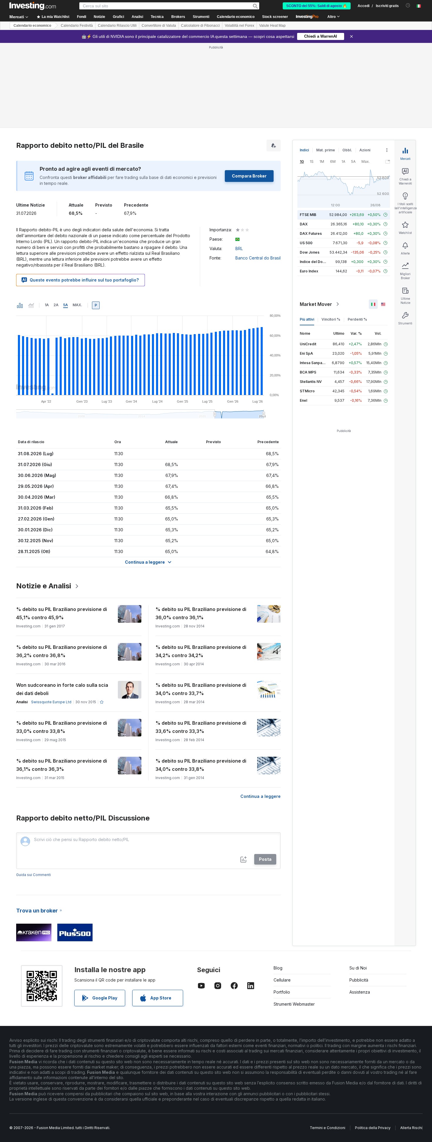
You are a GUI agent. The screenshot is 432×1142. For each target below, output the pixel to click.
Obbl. (347, 150)
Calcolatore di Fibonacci (200, 26)
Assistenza (359, 991)
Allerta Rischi (411, 1128)
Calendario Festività (77, 26)
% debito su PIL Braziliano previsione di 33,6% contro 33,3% (200, 727)
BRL (239, 248)
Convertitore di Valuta (159, 26)
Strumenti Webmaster (294, 1004)
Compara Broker (249, 175)
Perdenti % (357, 319)
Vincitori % (331, 319)
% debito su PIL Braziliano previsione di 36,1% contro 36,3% (61, 765)
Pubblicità (358, 979)
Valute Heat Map (272, 26)
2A (55, 305)
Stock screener (275, 17)
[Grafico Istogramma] (20, 305)
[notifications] (408, 5)
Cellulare (282, 979)
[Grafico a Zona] (31, 305)
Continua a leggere (260, 796)
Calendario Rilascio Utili (117, 26)
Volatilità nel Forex (239, 26)
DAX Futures (311, 233)
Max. (77, 305)
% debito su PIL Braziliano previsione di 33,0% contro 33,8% (61, 727)
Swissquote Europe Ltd (51, 702)
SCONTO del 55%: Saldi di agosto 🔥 (316, 6)
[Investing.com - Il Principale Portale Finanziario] (32, 6)
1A (47, 305)
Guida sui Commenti (33, 875)
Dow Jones (309, 252)
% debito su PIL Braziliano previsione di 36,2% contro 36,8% (61, 651)
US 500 (306, 243)
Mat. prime (325, 150)
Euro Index (309, 271)
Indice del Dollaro (315, 261)
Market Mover (316, 304)
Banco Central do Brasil (258, 257)
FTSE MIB (308, 214)
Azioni (364, 150)
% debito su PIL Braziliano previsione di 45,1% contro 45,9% (61, 613)
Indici (304, 150)
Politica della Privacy (373, 1128)
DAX (304, 224)
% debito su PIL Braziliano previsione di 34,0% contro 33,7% (200, 689)
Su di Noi (358, 967)
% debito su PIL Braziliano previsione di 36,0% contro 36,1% (200, 613)
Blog (278, 967)
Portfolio (282, 991)
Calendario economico (235, 17)
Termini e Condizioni (327, 1128)
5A (65, 305)
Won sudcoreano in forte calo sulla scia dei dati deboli (62, 689)
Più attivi (307, 319)
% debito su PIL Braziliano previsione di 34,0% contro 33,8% (200, 765)
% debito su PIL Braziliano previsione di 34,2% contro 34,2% (200, 651)
